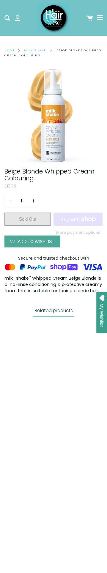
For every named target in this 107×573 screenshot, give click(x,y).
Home (9, 50)
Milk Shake (35, 50)
